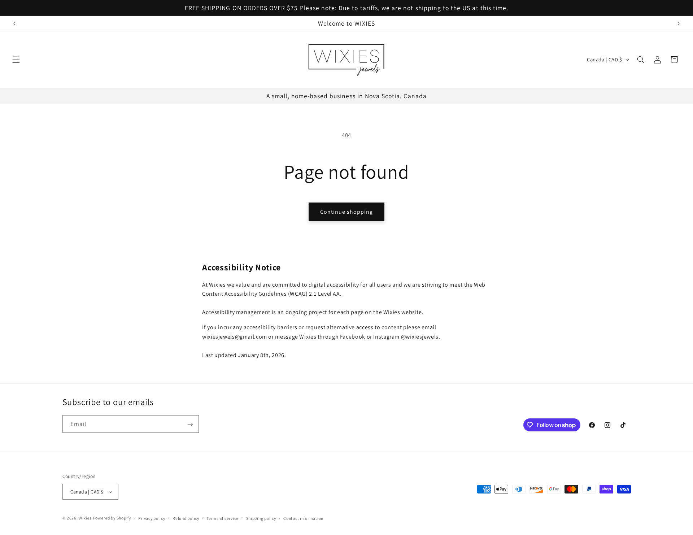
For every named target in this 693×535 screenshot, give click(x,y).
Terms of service (222, 518)
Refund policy (186, 518)
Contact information (303, 518)
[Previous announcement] (14, 23)
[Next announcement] (679, 23)
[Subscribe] (190, 424)
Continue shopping (346, 212)
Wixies (85, 518)
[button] (16, 59)
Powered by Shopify (112, 518)
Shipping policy (261, 518)
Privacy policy (151, 518)
